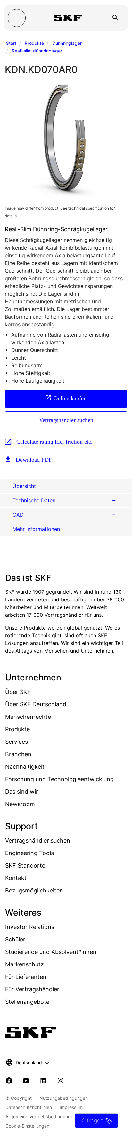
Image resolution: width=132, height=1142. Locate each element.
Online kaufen (70, 398)
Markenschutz (24, 964)
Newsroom (20, 804)
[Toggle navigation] (17, 18)
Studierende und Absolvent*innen (50, 951)
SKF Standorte (25, 865)
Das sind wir (21, 791)
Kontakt (16, 878)
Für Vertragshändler (32, 989)
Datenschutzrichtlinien (28, 1107)
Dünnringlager (67, 43)
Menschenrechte (28, 716)
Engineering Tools (29, 853)
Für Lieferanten (25, 976)
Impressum (71, 1107)
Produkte (34, 43)
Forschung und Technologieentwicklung (59, 779)
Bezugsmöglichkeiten (34, 890)
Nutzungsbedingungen (63, 1098)
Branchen (18, 754)
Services (16, 741)
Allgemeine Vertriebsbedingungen (40, 1116)
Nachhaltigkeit (25, 766)
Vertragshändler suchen (66, 420)
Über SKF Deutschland (35, 704)
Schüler (15, 939)
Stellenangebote (27, 1001)
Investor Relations (29, 927)
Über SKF (18, 691)
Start (11, 43)
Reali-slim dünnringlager (37, 50)
